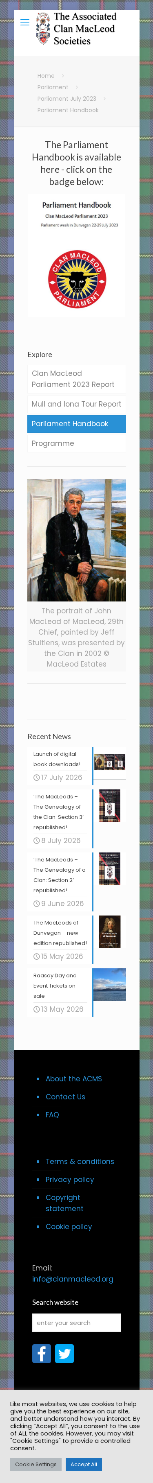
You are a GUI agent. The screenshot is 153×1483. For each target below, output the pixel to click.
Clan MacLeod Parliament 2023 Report (73, 378)
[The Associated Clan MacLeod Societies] (77, 22)
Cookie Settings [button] (36, 1464)
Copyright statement (65, 1203)
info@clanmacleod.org (72, 1279)
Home (46, 76)
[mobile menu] (25, 22)
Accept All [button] (84, 1464)
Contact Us (65, 1097)
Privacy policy (70, 1180)
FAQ (52, 1115)
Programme (53, 443)
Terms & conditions (80, 1162)
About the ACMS (74, 1079)
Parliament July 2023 (67, 99)
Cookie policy (69, 1227)
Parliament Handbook (70, 424)
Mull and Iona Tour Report (77, 404)
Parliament (53, 87)
